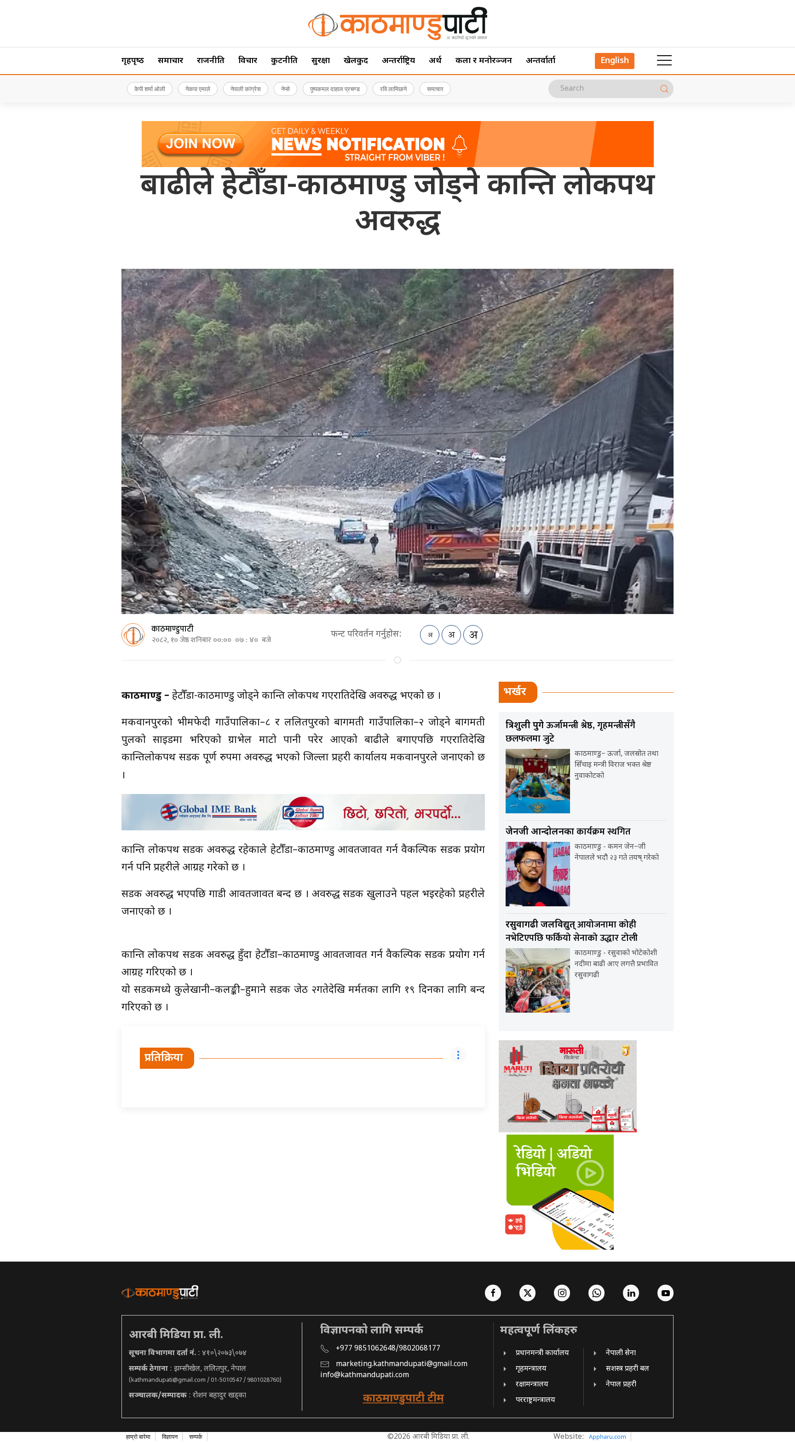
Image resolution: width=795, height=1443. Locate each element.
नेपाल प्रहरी (621, 1385)
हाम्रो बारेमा (138, 1436)
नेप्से (285, 89)
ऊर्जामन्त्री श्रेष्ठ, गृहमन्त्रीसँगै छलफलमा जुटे (570, 732)
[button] (664, 60)
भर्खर (514, 692)
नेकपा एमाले (197, 89)
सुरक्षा (320, 61)
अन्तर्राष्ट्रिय (398, 61)
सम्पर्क (195, 1436)
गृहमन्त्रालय (531, 1369)
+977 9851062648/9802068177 (388, 1349)
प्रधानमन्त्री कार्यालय (542, 1353)
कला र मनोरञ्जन (483, 61)
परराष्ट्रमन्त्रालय (535, 1400)
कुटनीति (284, 61)
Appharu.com (607, 1436)
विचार (247, 61)
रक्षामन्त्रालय (532, 1385)
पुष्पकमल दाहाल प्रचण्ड (335, 89)
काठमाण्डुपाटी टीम (403, 1398)
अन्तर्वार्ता (540, 61)
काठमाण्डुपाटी (172, 629)
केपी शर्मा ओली (149, 89)
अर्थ (435, 61)
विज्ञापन (170, 1436)
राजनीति (211, 61)
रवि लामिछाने (393, 89)
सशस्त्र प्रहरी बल (627, 1369)
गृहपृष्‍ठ (132, 61)
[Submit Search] (664, 89)
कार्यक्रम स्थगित (568, 832)
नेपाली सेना (621, 1353)
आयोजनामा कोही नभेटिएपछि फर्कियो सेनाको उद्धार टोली (572, 931)
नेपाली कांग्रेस (245, 89)
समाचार (170, 61)
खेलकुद (356, 61)
